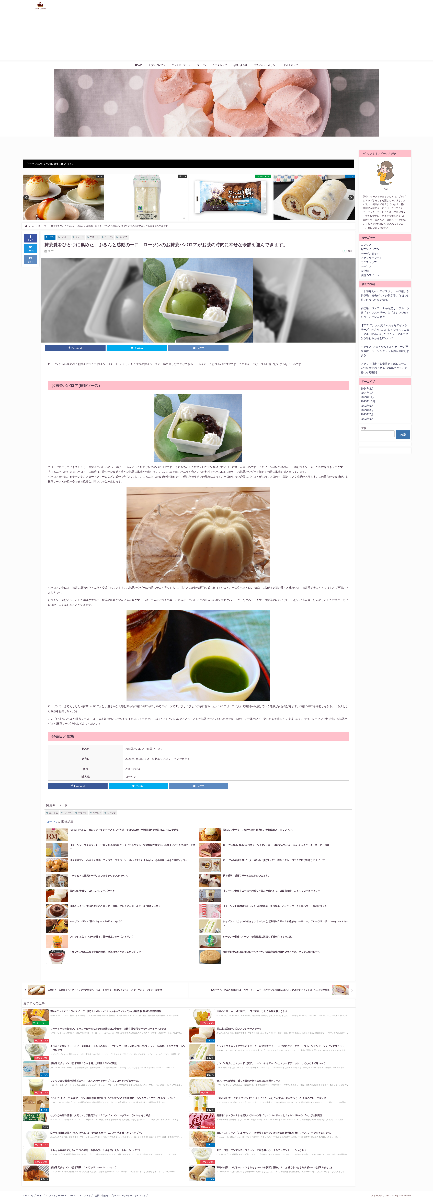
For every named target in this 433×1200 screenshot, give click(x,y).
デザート (94, 237)
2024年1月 (367, 392)
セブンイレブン (157, 65)
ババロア (123, 237)
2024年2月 (367, 388)
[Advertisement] (216, 36)
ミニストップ (220, 65)
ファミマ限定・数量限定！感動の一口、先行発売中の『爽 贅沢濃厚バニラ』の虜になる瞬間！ (385, 368)
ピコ (350, 251)
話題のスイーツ (370, 275)
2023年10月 (368, 401)
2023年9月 (367, 405)
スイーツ (79, 237)
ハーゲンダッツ (370, 253)
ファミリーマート (181, 65)
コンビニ (65, 237)
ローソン (201, 65)
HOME (138, 65)
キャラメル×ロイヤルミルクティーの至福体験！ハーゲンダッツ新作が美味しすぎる (385, 351)
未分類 (365, 270)
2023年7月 (367, 414)
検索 (363, 428)
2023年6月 (367, 418)
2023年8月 (367, 410)
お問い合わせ (240, 65)
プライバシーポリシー (265, 65)
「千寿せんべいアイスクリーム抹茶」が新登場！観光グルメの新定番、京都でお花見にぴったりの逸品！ (385, 295)
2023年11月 (368, 397)
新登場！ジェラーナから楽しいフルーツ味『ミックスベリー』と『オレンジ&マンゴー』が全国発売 (385, 312)
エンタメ (366, 244)
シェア (30, 240)
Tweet (31, 251)
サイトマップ (291, 65)
